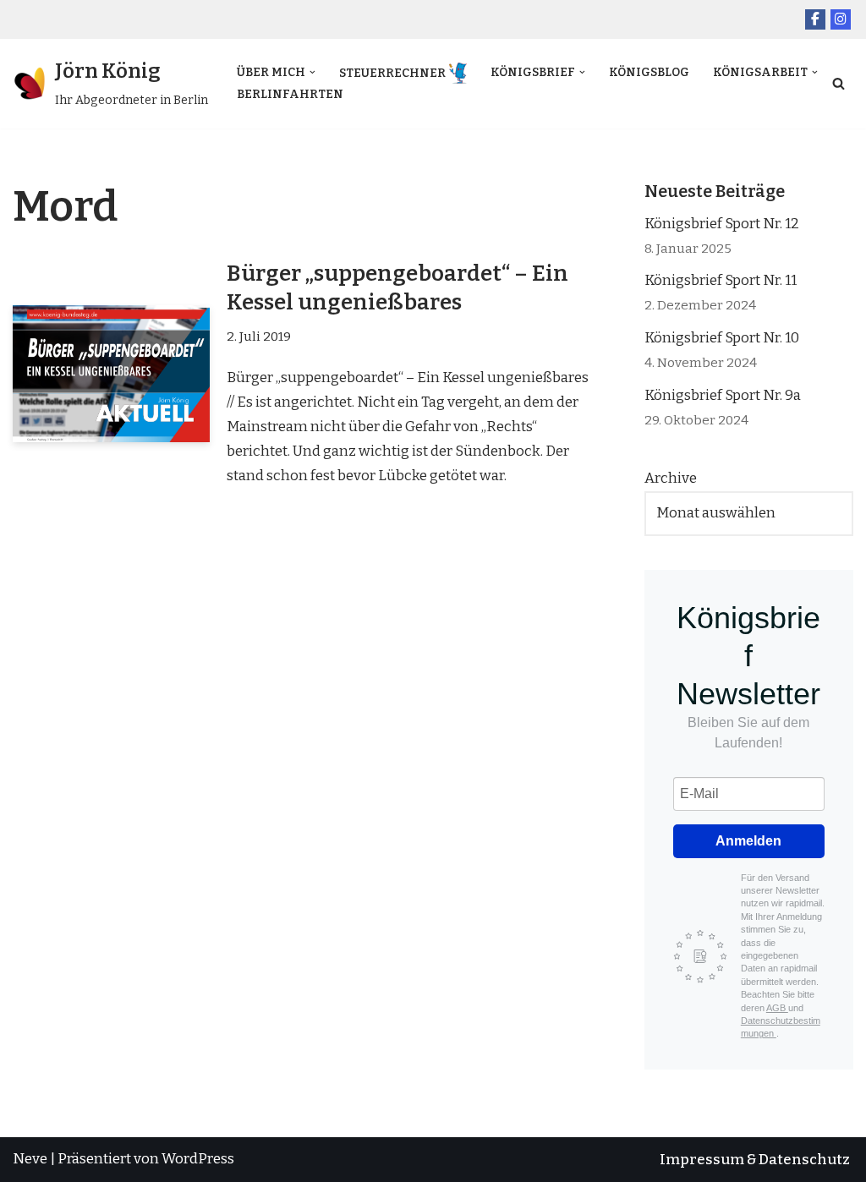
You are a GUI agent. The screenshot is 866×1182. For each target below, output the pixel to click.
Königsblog (649, 72)
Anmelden (748, 841)
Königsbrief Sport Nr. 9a (722, 395)
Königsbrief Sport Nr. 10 (721, 338)
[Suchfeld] (838, 83)
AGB (777, 1008)
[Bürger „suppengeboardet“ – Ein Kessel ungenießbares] (111, 373)
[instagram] (840, 19)
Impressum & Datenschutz (755, 1159)
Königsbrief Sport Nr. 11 (720, 280)
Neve (30, 1159)
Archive (670, 478)
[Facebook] (815, 19)
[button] (312, 72)
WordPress (198, 1159)
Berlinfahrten (290, 94)
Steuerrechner (392, 73)
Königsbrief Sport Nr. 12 (721, 224)
